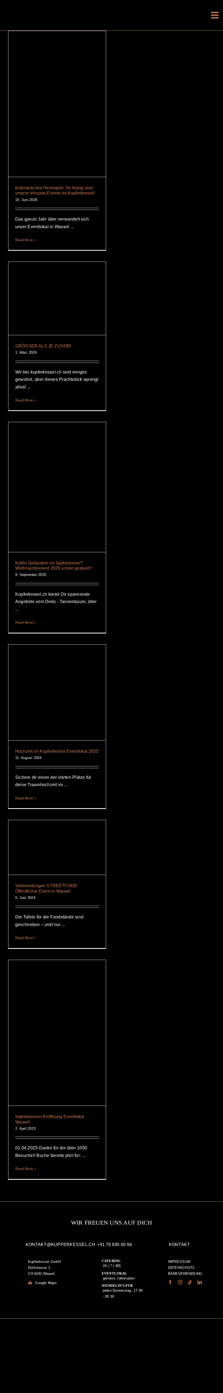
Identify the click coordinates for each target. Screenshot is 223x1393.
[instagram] (180, 1282)
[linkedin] (199, 1282)
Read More (24, 240)
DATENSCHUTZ (181, 1268)
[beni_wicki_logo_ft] (171, 1329)
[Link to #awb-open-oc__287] (215, 15)
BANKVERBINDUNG (185, 1274)
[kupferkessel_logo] (111, 6)
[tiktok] (190, 1282)
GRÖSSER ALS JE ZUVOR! (43, 346)
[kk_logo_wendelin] (32, 1338)
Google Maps (45, 1283)
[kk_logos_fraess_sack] (81, 1337)
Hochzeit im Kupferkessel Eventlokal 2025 (56, 751)
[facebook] (170, 1282)
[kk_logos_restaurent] (130, 1340)
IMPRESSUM (179, 1262)
